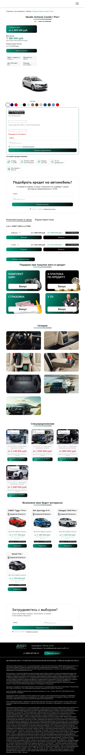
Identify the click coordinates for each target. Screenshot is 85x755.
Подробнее (17, 546)
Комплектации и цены (19, 219)
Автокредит (52, 661)
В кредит (24, 237)
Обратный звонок (53, 653)
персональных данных (28, 146)
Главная (9, 11)
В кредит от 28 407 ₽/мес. (17, 459)
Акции (67, 661)
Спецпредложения (38, 661)
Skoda (28, 11)
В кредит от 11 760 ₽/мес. (67, 459)
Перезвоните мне (42, 628)
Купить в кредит (22, 51)
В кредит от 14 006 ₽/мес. (17, 495)
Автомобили (19, 11)
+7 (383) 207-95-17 (31, 653)
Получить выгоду (42, 204)
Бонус (23, 286)
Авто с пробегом (24, 661)
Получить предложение (42, 150)
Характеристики (44, 219)
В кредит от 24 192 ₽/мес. (42, 459)
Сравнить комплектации (20, 259)
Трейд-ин (61, 237)
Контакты (75, 661)
